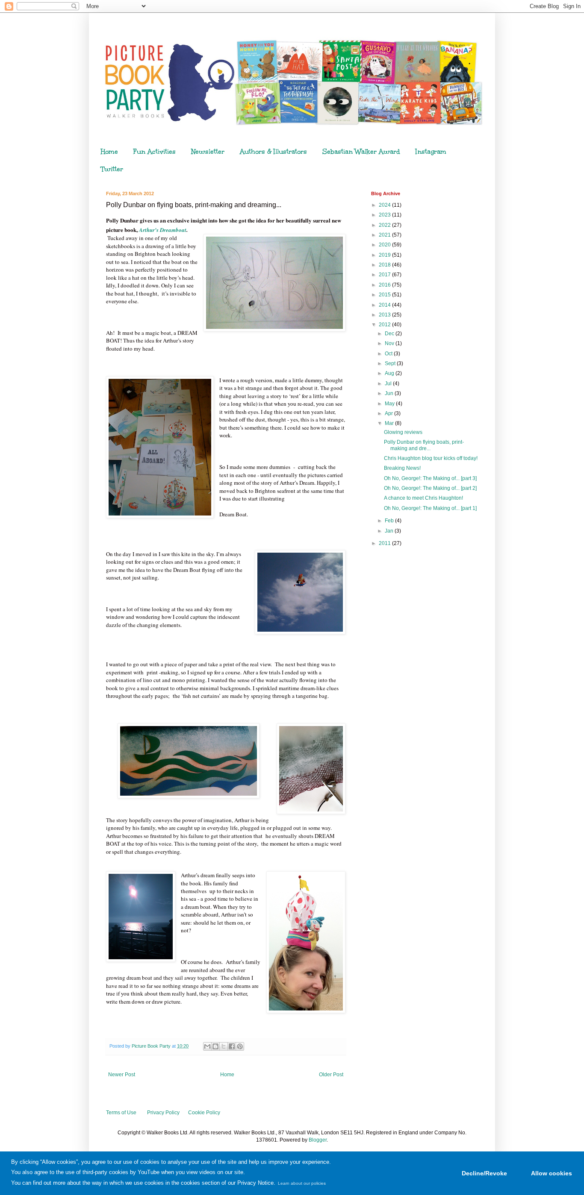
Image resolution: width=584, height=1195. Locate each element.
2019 (385, 255)
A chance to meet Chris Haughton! (423, 498)
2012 (385, 325)
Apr (389, 413)
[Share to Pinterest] (240, 1046)
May (390, 404)
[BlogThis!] (215, 1046)
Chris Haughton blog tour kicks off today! (431, 458)
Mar (390, 423)
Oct (389, 354)
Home (109, 151)
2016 (385, 285)
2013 (385, 315)
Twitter (112, 169)
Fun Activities (154, 151)
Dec (390, 334)
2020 (385, 245)
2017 (385, 275)
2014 (385, 305)
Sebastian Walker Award (361, 151)
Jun (390, 393)
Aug (390, 373)
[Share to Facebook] (231, 1046)
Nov (390, 343)
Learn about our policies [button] (302, 1183)
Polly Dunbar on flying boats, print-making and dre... (424, 445)
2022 (385, 225)
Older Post (331, 1075)
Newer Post (121, 1075)
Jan (390, 531)
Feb (390, 521)
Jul (389, 384)
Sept (391, 363)
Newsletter (207, 151)
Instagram (431, 151)
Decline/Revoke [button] (484, 1173)
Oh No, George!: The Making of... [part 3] (430, 478)
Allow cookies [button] (551, 1173)
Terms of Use (121, 1113)
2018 (385, 265)
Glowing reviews (403, 432)
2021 (385, 235)
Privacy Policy (163, 1113)
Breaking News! (402, 468)
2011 (385, 543)
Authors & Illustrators (273, 151)
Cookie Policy (204, 1113)
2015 (385, 295)
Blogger (318, 1140)
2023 (385, 215)
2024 (385, 205)
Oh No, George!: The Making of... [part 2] (430, 488)
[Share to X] (223, 1046)
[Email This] (207, 1046)
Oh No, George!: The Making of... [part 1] (430, 508)
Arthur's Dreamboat (162, 230)
